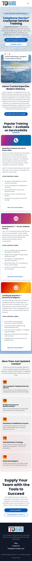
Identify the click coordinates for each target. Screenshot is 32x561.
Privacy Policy (16, 557)
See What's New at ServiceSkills (15, 114)
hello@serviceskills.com (16, 548)
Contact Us (16, 546)
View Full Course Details (14, 207)
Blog (15, 543)
